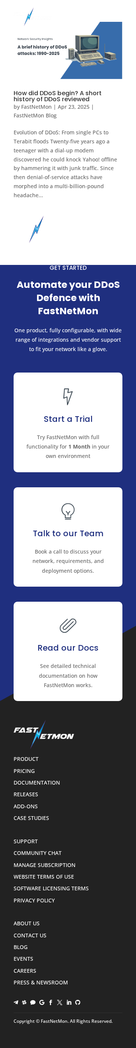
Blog (21, 947)
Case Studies (31, 818)
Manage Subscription (45, 865)
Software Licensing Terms (51, 888)
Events (23, 959)
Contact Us (30, 935)
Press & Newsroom (41, 983)
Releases (26, 794)
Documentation (37, 783)
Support (26, 841)
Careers (25, 971)
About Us (27, 923)
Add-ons (26, 806)
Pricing (24, 771)
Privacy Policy (34, 900)
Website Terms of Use (44, 877)
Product (26, 759)
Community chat (38, 853)
